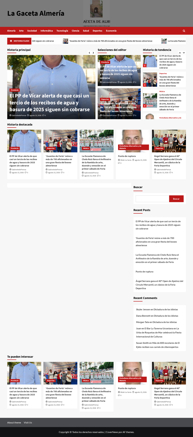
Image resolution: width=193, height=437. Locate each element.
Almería (11, 30)
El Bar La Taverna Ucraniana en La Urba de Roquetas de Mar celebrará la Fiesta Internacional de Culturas (158, 332)
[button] (184, 30)
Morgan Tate (142, 322)
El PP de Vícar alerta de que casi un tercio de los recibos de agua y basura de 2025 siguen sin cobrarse (49, 102)
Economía (111, 30)
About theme (14, 422)
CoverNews (112, 432)
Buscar (137, 187)
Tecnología (62, 30)
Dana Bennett (143, 315)
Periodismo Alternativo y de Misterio (130, 147)
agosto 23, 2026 (35, 115)
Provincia (14, 90)
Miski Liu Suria (125, 160)
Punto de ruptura (127, 156)
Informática (47, 30)
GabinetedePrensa (19, 115)
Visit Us (28, 422)
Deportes (97, 30)
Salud (86, 30)
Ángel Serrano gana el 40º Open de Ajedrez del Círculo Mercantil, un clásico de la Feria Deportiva (168, 161)
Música (162, 91)
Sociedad (32, 30)
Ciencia (75, 30)
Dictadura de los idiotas (166, 309)
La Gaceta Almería (35, 13)
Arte (21, 30)
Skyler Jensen (143, 309)
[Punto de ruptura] (133, 141)
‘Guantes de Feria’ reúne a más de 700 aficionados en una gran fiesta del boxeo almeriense (93, 41)
